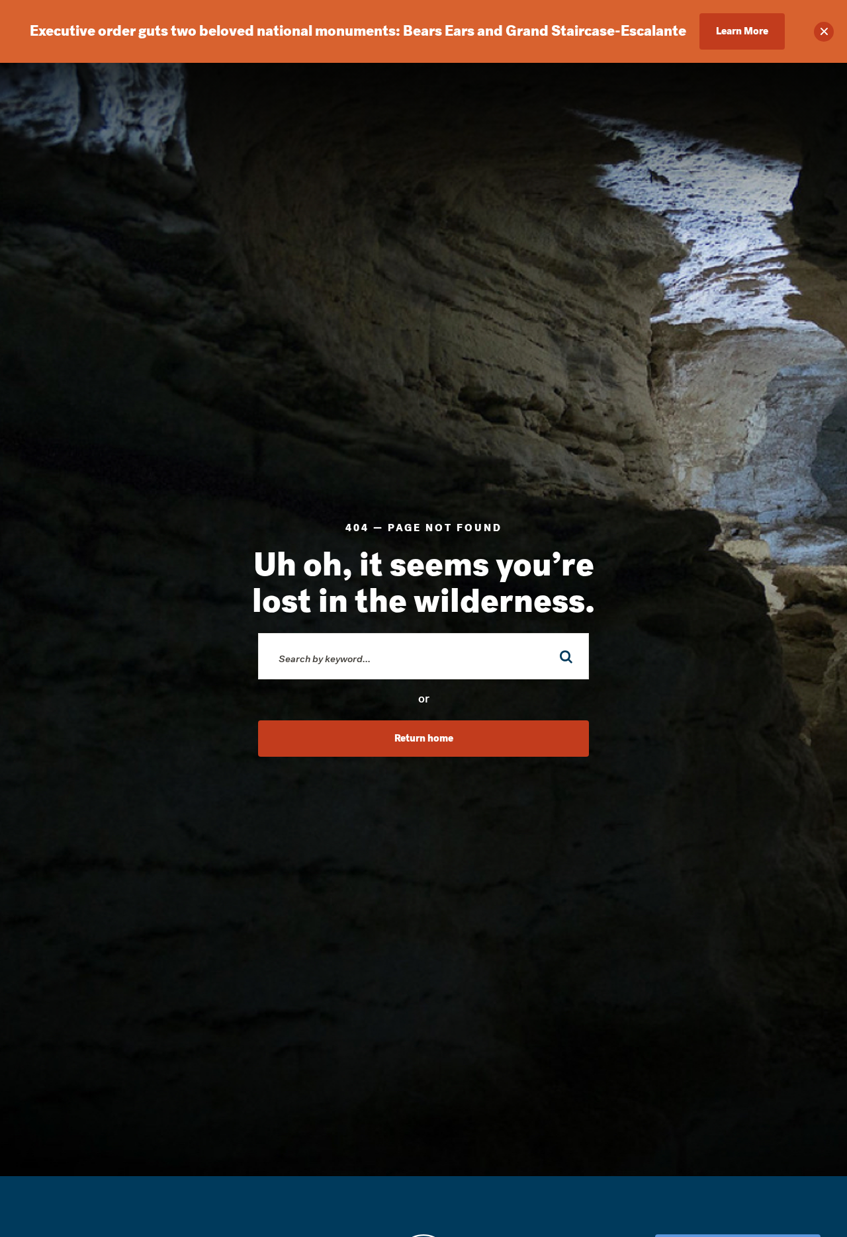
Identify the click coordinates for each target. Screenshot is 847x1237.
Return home (423, 738)
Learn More (742, 31)
